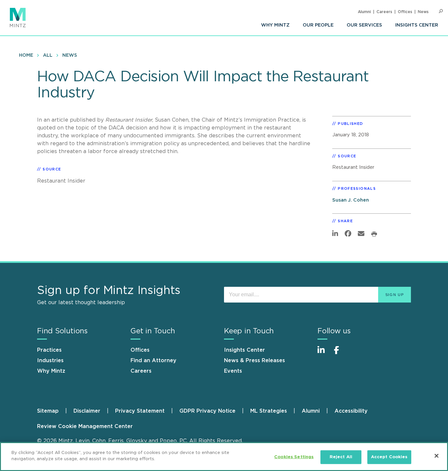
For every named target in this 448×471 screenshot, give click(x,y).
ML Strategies (268, 411)
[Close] (436, 455)
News (423, 12)
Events (233, 371)
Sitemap (48, 411)
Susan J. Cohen (350, 200)
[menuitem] (275, 25)
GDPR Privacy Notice (207, 411)
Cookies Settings (294, 457)
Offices (405, 12)
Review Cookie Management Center (85, 426)
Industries (50, 360)
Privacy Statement (140, 411)
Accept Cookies (389, 457)
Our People (318, 25)
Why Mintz (275, 25)
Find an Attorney (153, 360)
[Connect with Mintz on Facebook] (340, 353)
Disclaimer (86, 411)
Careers (384, 12)
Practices (49, 350)
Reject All (341, 457)
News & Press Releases (254, 360)
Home (26, 55)
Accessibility (351, 411)
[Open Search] (440, 11)
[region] (224, 456)
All (47, 55)
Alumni (364, 12)
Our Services (364, 25)
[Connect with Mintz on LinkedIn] (324, 353)
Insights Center (416, 25)
